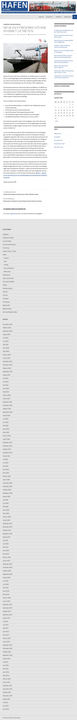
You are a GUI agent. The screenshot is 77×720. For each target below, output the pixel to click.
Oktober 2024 (7, 327)
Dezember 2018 (7, 564)
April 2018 (6, 591)
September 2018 (7, 574)
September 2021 (7, 452)
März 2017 (6, 635)
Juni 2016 (6, 665)
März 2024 (6, 351)
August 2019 (6, 537)
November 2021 (7, 446)
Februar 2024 (7, 354)
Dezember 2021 (7, 442)
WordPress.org (58, 147)
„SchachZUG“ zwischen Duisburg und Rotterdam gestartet (63, 76)
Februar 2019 (7, 557)
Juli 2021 (5, 459)
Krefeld (6, 265)
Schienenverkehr (8, 288)
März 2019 (6, 554)
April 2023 (6, 388)
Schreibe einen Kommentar (37, 34)
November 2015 (7, 689)
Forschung (6, 248)
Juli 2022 (5, 419)
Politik (5, 285)
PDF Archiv (49, 16)
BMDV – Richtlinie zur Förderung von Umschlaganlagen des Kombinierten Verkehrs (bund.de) (25, 175)
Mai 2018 (5, 587)
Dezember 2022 (7, 402)
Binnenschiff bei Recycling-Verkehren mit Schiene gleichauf (63, 56)
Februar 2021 (7, 476)
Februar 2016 (7, 679)
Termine (5, 295)
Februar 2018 (7, 598)
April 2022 (6, 429)
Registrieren (57, 133)
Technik (5, 292)
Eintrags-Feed (58, 140)
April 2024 (6, 348)
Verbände (6, 24)
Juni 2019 (6, 544)
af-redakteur (22, 34)
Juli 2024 (5, 338)
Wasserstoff (6, 305)
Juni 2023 (6, 381)
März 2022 (6, 432)
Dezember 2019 (7, 523)
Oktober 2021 (7, 449)
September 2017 (7, 614)
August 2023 (6, 375)
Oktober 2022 (7, 408)
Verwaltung (6, 302)
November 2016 (7, 648)
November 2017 (7, 608)
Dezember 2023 (7, 361)
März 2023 (6, 392)
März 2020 (6, 513)
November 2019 (7, 527)
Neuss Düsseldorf (9, 268)
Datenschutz (67, 16)
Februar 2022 (7, 435)
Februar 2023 (7, 395)
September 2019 (7, 533)
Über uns (41, 16)
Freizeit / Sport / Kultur (9, 251)
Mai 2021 (5, 466)
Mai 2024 (5, 344)
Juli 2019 (5, 540)
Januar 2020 (6, 520)
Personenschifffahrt (9, 281)
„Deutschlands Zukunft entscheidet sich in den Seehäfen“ (63, 61)
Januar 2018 (6, 601)
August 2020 (6, 496)
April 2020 (6, 510)
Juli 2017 (5, 621)
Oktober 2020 (7, 490)
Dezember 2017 (7, 604)
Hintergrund (6, 275)
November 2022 (7, 405)
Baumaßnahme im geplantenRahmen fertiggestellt (64, 41)
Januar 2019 (6, 560)
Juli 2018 (5, 581)
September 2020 (7, 493)
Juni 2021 (6, 462)
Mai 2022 (5, 425)
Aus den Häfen (7, 241)
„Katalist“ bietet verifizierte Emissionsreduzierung (62, 46)
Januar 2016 (6, 682)
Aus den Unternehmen (9, 244)
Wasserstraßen (15, 24)
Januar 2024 (6, 358)
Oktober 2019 (7, 530)
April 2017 (6, 631)
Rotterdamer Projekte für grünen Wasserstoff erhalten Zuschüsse (22, 200)
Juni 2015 (6, 706)
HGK (5, 261)
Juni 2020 (6, 503)
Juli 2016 (5, 662)
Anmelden (57, 137)
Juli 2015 (5, 702)
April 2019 (6, 550)
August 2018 (6, 577)
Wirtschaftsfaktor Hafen (10, 312)
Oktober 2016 (7, 652)
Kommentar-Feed (59, 143)
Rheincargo (7, 271)
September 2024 (7, 331)
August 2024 (6, 334)
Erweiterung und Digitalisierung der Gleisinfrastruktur (63, 31)
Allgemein (6, 234)
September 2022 (7, 412)
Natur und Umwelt (8, 278)
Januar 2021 (6, 479)
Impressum (59, 16)
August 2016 (6, 658)
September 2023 (7, 371)
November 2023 (7, 365)
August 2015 (6, 699)
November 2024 (7, 324)
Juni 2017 (6, 625)
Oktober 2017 (7, 611)
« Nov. (56, 121)
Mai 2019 (5, 547)
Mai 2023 (5, 385)
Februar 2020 (7, 517)
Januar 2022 (6, 439)
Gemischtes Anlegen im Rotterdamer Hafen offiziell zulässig (20, 193)
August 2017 (6, 618)
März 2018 (6, 594)
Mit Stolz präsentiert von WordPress (12, 717)
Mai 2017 (5, 628)
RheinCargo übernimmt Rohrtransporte (61, 66)
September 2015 (7, 695)
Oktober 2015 (7, 692)
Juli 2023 (5, 378)
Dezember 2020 (7, 483)
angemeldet (13, 213)
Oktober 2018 (7, 571)
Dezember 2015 (7, 685)
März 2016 (6, 675)
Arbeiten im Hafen (8, 237)
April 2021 (6, 469)
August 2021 (6, 456)
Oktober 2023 (7, 368)
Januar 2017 (6, 641)
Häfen (4, 254)
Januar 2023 (6, 398)
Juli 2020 (5, 500)
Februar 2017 (7, 638)
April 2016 (6, 672)
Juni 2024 (6, 341)
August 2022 (6, 415)
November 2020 (7, 486)
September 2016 (7, 655)
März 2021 (6, 473)
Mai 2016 (5, 668)
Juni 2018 (6, 584)
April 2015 (6, 709)
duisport (6, 258)
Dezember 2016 (7, 645)
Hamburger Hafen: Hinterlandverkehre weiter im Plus (64, 71)
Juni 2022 (6, 422)
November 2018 (7, 567)
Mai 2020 (5, 506)
